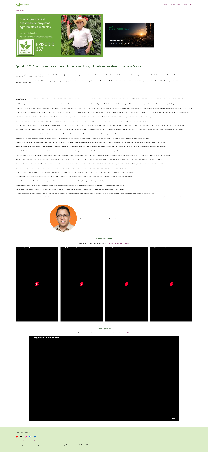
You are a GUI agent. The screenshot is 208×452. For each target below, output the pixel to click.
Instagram (126, 243)
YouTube (110, 243)
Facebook (115, 243)
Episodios (22, 10)
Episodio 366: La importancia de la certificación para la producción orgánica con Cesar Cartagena (38, 197)
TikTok (120, 243)
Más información (155, 218)
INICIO (17, 10)
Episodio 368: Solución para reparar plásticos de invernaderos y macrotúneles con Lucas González (169, 197)
